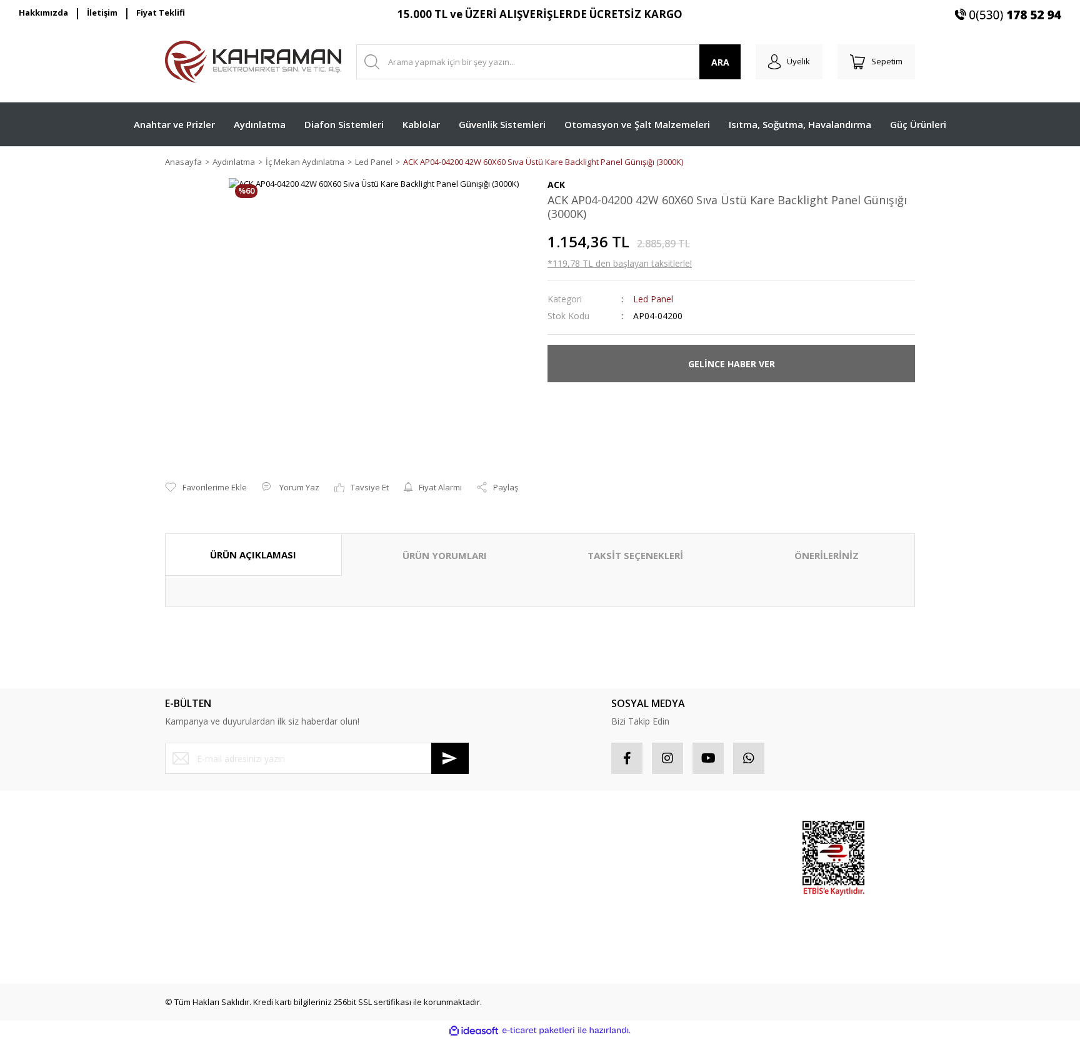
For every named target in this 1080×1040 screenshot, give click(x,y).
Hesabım (564, 831)
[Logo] (253, 62)
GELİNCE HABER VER (731, 364)
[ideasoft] (474, 1030)
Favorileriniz (571, 875)
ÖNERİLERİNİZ (826, 555)
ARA (720, 62)
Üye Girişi (183, 853)
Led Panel (653, 299)
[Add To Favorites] (206, 488)
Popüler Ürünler (705, 853)
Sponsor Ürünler (706, 831)
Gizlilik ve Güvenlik (392, 853)
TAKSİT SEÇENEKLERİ (635, 555)
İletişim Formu (191, 898)
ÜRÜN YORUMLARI (444, 555)
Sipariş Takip (572, 853)
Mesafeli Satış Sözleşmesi (405, 831)
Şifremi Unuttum (195, 875)
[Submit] (450, 758)
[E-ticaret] (538, 1030)
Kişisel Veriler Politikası (399, 898)
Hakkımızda (43, 12)
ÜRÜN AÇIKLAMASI (253, 554)
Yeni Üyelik (185, 831)
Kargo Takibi (188, 942)
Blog (364, 920)
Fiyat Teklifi (160, 12)
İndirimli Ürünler (705, 875)
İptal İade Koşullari (391, 875)
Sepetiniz (565, 898)
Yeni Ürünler (698, 898)
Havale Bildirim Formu (206, 920)
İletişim (102, 12)
